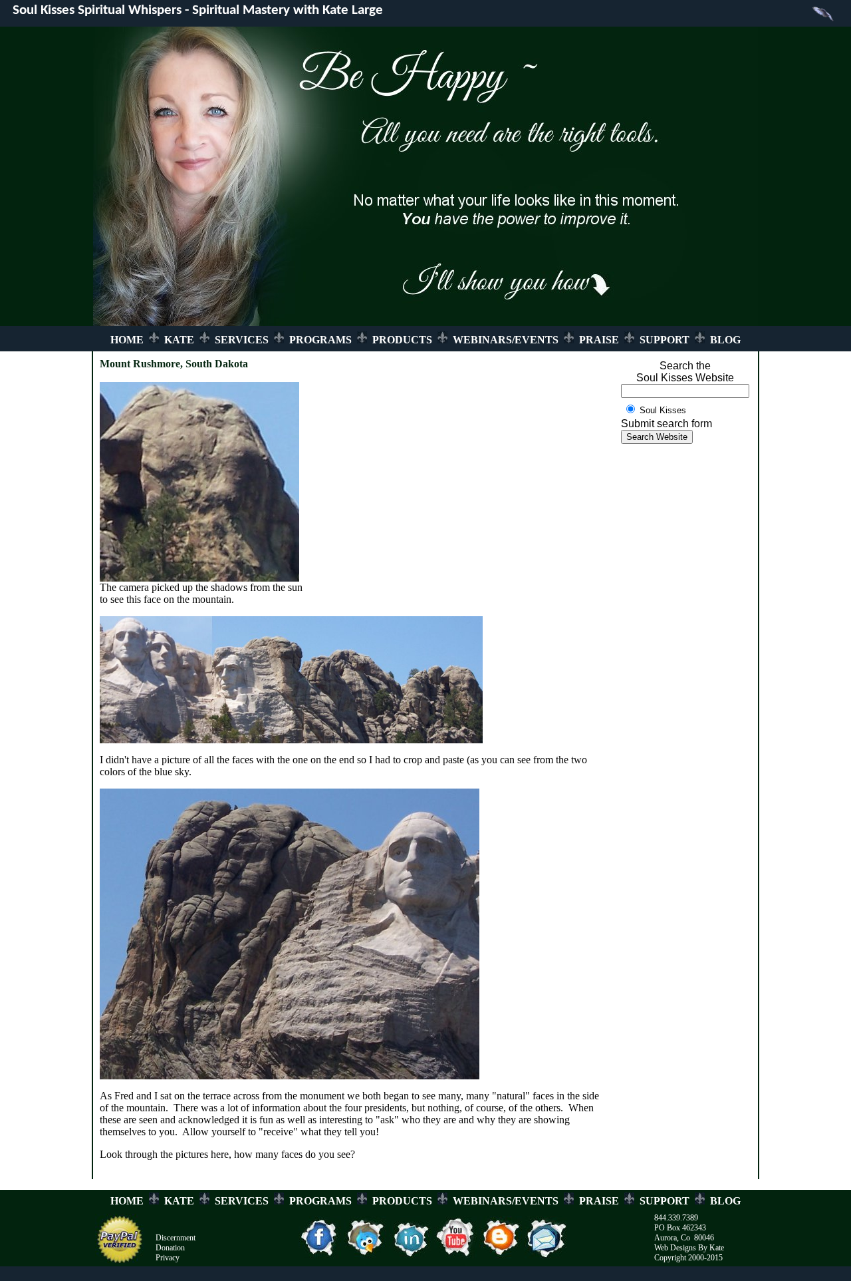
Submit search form (666, 423)
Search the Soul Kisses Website (685, 371)
